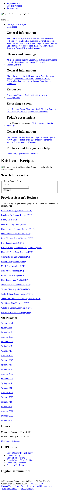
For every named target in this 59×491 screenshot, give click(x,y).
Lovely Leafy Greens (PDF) (13, 261)
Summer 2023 (7, 397)
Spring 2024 (6, 383)
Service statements (21, 140)
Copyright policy (9, 488)
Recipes (28, 95)
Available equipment (35, 38)
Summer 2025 (7, 341)
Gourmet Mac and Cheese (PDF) (15, 257)
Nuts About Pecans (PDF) (12, 271)
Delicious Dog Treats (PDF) (13, 224)
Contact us (36, 48)
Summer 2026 (7, 323)
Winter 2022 (6, 420)
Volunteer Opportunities (41, 81)
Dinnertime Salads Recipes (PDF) (15, 233)
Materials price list (46, 41)
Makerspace (12, 27)
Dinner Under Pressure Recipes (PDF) (17, 229)
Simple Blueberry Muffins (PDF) (15, 289)
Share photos (35, 140)
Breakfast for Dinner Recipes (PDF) (16, 215)
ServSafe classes (39, 95)
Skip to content (13, 3)
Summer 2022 (7, 416)
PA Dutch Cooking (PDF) (12, 275)
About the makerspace (16, 38)
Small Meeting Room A (46, 109)
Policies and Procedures (38, 112)
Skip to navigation (14, 6)
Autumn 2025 (7, 337)
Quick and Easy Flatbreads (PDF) (15, 284)
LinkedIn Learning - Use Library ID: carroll (26, 62)
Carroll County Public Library (20, 453)
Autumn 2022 (7, 411)
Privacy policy (27, 488)
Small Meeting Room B (17, 112)
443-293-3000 (37, 484)
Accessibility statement (42, 486)
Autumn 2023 (7, 392)
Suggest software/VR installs (19, 48)
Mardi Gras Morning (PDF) (13, 266)
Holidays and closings (10, 441)
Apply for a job (21, 486)
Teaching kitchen (14, 65)
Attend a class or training (17, 60)
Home (16, 24)
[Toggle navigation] (8, 20)
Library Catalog (13, 455)
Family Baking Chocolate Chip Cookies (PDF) (21, 247)
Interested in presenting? (17, 142)
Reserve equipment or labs (18, 43)
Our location (12, 137)
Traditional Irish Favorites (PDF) (15, 303)
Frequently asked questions (26, 41)
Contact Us (6, 486)
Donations (34, 154)
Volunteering (46, 140)
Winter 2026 (6, 332)
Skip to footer (12, 8)
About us (11, 126)
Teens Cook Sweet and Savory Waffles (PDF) (21, 298)
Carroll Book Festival (16, 458)
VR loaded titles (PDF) (29, 46)
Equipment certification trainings (43, 60)
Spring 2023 (6, 402)
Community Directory (16, 463)
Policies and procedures (36, 137)
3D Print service (47, 46)
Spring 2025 (6, 346)
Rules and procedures (39, 43)
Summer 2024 (7, 378)
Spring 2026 (6, 327)
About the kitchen (14, 76)
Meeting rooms (13, 97)
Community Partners (15, 95)
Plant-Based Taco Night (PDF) (14, 280)
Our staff (22, 137)
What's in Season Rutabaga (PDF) (16, 312)
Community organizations (18, 154)
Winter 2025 (6, 351)
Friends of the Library (16, 465)
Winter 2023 (6, 406)
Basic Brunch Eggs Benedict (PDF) (16, 210)
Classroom (30, 109)
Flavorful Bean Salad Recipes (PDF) (17, 252)
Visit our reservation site (42, 123)
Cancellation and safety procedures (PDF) (32, 78)
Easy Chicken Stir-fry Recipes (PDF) (17, 238)
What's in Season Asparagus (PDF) (16, 308)
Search (6, 184)
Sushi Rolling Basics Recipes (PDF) (17, 294)
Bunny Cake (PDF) (9, 220)
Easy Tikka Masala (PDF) (12, 243)
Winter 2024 (6, 388)
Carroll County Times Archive (20, 460)
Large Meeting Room (16, 109)
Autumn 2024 (7, 374)
